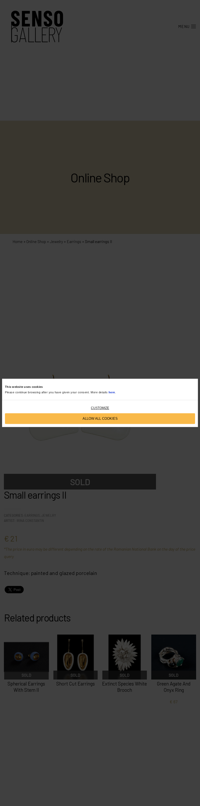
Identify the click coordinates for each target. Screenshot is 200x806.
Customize (100, 408)
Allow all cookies (100, 419)
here (112, 392)
